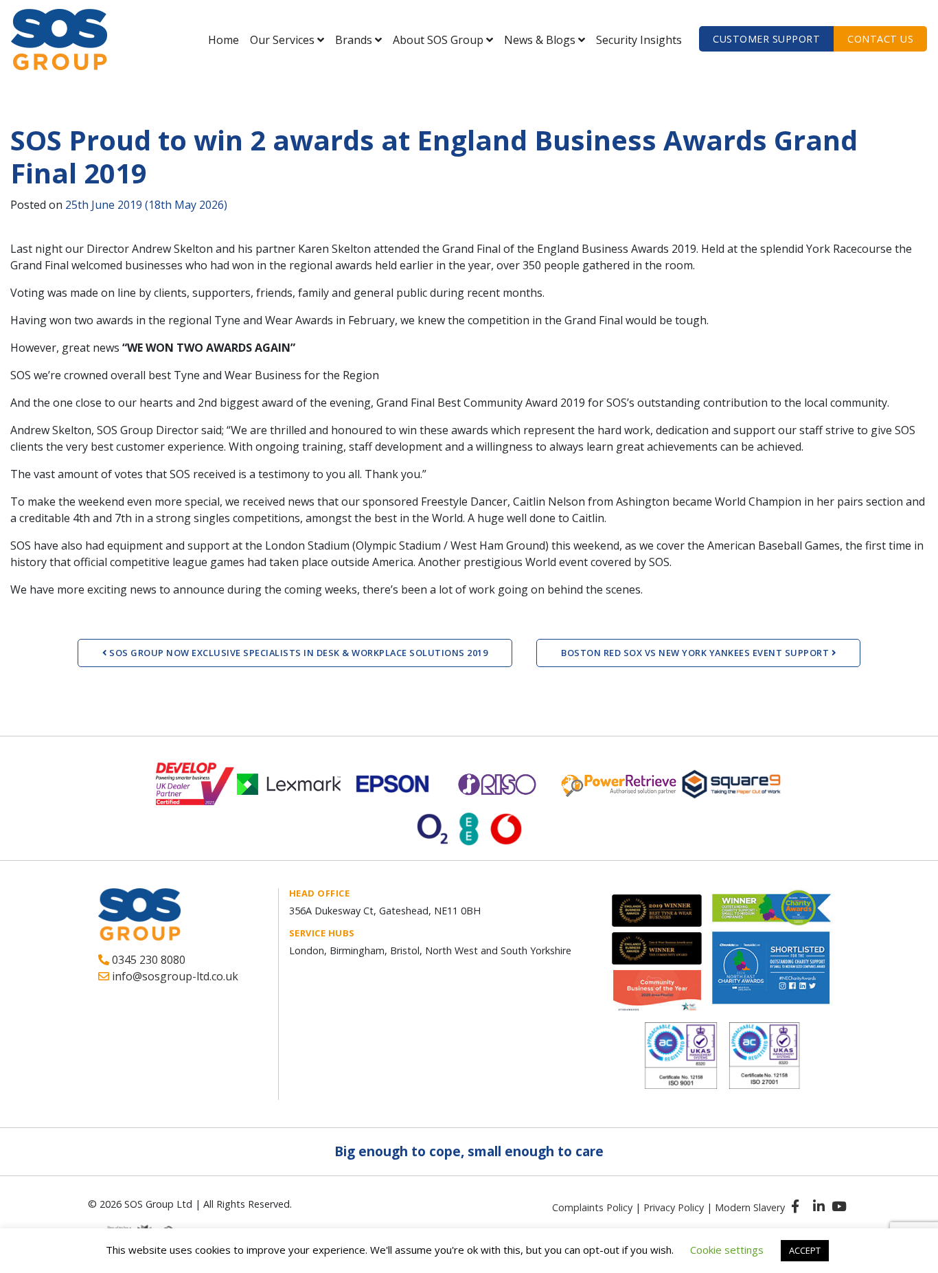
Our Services (282, 39)
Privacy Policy (673, 1207)
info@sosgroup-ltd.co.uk (173, 976)
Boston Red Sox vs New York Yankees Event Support (696, 652)
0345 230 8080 (147, 959)
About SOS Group (438, 39)
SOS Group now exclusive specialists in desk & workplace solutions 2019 (297, 652)
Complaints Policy (592, 1207)
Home (223, 39)
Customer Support (766, 38)
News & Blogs (539, 39)
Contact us (880, 38)
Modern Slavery (750, 1207)
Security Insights (639, 39)
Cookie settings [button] (727, 1250)
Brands (353, 39)
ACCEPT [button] (805, 1250)
